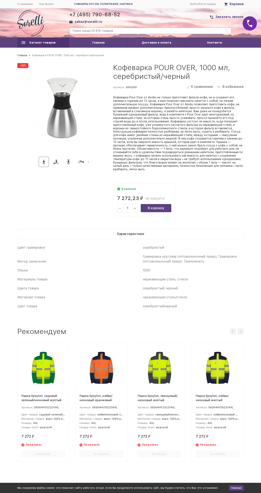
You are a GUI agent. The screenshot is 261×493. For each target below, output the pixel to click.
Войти (194, 3)
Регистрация (207, 3)
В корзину (156, 208)
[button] (88, 162)
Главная (98, 42)
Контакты (214, 42)
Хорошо (236, 487)
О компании (25, 3)
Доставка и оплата (156, 42)
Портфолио (46, 3)
